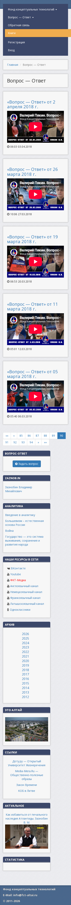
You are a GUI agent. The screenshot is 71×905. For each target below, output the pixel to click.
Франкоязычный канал (25, 598)
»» (45, 442)
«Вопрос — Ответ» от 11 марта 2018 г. (32, 306)
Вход (11, 50)
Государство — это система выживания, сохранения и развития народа (24, 540)
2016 (25, 679)
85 (21, 435)
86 (29, 435)
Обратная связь (19, 25)
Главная (12, 65)
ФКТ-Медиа (18, 580)
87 (37, 435)
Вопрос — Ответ (20, 17)
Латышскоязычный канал (27, 604)
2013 (25, 692)
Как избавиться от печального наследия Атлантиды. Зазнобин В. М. (27, 818)
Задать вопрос (28, 464)
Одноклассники (20, 609)
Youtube (15, 574)
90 (61, 435)
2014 (25, 688)
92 (15, 442)
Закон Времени (26, 785)
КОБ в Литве (26, 791)
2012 (25, 697)
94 (31, 442)
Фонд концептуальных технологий (31, 9)
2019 (25, 665)
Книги (12, 33)
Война (9, 531)
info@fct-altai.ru (25, 895)
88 (45, 435)
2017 (25, 674)
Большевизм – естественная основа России (24, 523)
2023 (25, 647)
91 (6, 442)
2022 (25, 652)
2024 (25, 643)
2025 (25, 638)
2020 (25, 661)
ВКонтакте (18, 568)
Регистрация (16, 42)
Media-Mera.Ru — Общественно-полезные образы (26, 775)
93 (23, 442)
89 (53, 435)
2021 (25, 656)
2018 (25, 670)
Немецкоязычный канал (26, 592)
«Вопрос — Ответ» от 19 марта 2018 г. (32, 239)
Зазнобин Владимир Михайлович (18, 489)
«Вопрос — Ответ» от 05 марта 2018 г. (32, 374)
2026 (25, 634)
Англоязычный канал (24, 586)
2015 (25, 683)
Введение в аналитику (20, 515)
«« (7, 435)
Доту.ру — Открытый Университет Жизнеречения (26, 763)
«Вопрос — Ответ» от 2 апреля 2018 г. (31, 104)
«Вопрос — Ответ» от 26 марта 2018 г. (32, 171)
